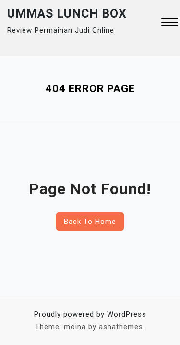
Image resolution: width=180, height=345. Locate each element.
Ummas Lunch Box (67, 14)
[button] (169, 23)
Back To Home (90, 221)
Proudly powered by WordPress (90, 314)
